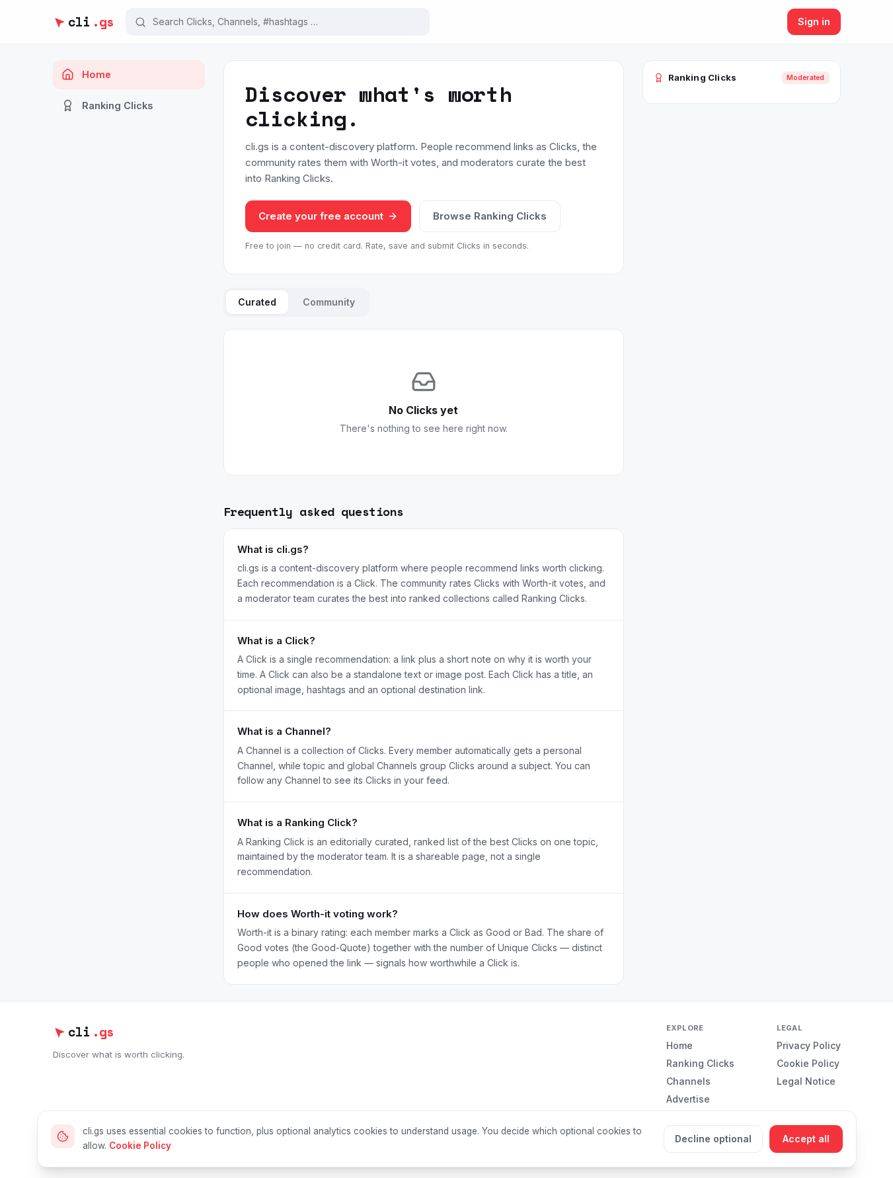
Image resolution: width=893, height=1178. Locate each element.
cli (91, 22)
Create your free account (320, 216)
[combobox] (286, 21)
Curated (257, 302)
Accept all (806, 1138)
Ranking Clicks (117, 105)
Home (96, 74)
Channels (688, 1081)
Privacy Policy (809, 1045)
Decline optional (713, 1138)
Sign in (814, 21)
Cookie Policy (808, 1063)
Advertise (688, 1099)
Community (329, 302)
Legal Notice (806, 1081)
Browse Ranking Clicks (490, 216)
